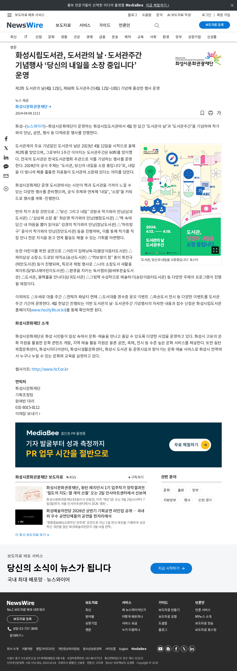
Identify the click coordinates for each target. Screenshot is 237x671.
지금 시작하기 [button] (169, 568)
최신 (13, 37)
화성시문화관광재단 (33, 106)
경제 (89, 37)
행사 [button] (187, 500)
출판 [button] (181, 490)
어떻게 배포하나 (132, 617)
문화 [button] (166, 490)
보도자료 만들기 (169, 610)
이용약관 (27, 649)
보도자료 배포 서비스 (30, 15)
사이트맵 (110, 649)
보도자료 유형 (168, 617)
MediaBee (138, 649)
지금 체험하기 (157, 5)
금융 (102, 37)
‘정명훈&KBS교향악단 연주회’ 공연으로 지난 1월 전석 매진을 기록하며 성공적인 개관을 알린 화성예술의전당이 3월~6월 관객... (95, 525)
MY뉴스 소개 (203, 617)
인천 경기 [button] (205, 500)
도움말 (147, 15)
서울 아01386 (33, 663)
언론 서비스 (202, 610)
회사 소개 (13, 649)
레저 (128, 37)
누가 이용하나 (131, 630)
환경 (166, 37)
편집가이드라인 (45, 649)
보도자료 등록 (215, 25)
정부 (178, 37)
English (123, 649)
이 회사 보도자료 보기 (32, 535)
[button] (202, 113)
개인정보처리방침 (68, 649)
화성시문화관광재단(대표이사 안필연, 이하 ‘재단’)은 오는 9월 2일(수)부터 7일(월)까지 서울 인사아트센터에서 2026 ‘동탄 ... (95, 501)
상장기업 (194, 37)
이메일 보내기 (27, 413)
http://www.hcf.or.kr (49, 369)
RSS (72, 477)
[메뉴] (10, 15)
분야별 (89, 617)
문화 (51, 37)
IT (26, 37)
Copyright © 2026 (147, 663)
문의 (159, 15)
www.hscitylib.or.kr (48, 310)
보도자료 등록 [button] (22, 619)
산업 (38, 37)
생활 (64, 37)
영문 (13, 47)
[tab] (102, 603)
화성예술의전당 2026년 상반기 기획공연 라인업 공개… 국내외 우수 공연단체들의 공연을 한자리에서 (95, 513)
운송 (115, 37)
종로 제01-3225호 (133, 658)
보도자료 (63, 25)
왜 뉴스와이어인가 (134, 610)
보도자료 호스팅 (205, 630)
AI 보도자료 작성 (179, 15)
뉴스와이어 (35, 126)
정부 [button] (195, 490)
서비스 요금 (129, 623)
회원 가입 (223, 15)
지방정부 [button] (169, 500)
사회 (153, 37)
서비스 (85, 25)
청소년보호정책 (92, 649)
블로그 (132, 15)
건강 (77, 37)
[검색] (156, 25)
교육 (140, 37)
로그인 (206, 15)
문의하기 (16, 636)
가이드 (105, 25)
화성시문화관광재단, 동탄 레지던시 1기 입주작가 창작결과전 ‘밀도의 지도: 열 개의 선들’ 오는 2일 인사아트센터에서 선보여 (96, 490)
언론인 (124, 25)
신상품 (212, 37)
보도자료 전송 (204, 623)
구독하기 (137, 477)
